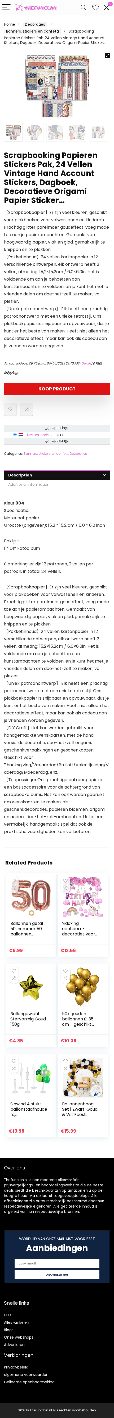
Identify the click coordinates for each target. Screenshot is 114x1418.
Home (9, 24)
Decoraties (35, 24)
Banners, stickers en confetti (32, 31)
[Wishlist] (95, 7)
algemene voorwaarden (26, 1374)
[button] (107, 55)
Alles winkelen (16, 1322)
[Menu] (6, 8)
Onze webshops (18, 1337)
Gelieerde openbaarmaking (29, 1382)
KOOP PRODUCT (57, 389)
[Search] (83, 8)
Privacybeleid (16, 1367)
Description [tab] (20, 475)
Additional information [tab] (29, 484)
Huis (7, 1315)
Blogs (9, 1330)
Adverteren (14, 1344)
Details (86, 363)
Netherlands (38, 434)
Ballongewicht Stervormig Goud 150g (28, 1019)
